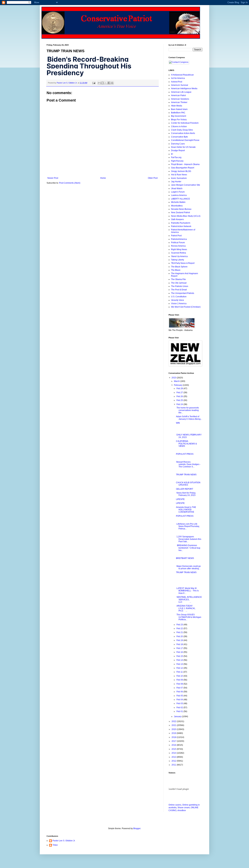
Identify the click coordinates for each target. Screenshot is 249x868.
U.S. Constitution (178, 296)
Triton (55, 845)
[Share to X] (105, 83)
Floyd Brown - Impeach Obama (185, 164)
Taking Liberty (177, 260)
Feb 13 (180, 664)
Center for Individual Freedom (185, 123)
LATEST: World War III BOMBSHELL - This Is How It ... (187, 590)
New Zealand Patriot (180, 212)
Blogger (136, 828)
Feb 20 (180, 636)
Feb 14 (180, 660)
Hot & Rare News (179, 174)
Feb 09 (180, 680)
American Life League (181, 92)
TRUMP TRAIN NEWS (186, 474)
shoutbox (181, 810)
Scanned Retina (178, 253)
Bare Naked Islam (179, 109)
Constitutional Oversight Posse (185, 140)
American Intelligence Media (184, 88)
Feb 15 (180, 656)
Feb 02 (180, 707)
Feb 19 (180, 640)
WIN (178, 423)
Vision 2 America (178, 303)
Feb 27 (180, 392)
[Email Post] (93, 83)
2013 (174, 757)
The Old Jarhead (178, 283)
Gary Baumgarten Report (182, 168)
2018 (174, 737)
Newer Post (52, 178)
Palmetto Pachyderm (180, 223)
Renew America (178, 246)
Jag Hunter (176, 181)
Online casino (175, 805)
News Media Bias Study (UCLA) (185, 216)
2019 (174, 733)
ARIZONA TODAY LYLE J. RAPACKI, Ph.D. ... (186, 608)
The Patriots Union (179, 286)
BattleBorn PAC (178, 112)
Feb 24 (180, 404)
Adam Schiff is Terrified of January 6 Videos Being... (189, 417)
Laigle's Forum (178, 192)
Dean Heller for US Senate (183, 147)
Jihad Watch (176, 188)
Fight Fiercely (177, 161)
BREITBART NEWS (185, 558)
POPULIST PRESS (184, 454)
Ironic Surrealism (179, 178)
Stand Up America (179, 256)
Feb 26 (180, 396)
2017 (174, 741)
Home (103, 178)
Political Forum (178, 242)
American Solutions (180, 99)
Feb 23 (180, 624)
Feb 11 (180, 672)
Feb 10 (180, 676)
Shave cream (184, 807)
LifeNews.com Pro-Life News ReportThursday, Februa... (188, 526)
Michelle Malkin (178, 202)
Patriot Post (176, 235)
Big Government (178, 116)
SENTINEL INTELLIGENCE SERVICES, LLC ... (189, 599)
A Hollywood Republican (182, 75)
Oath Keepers (177, 219)
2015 (174, 749)
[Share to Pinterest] (112, 83)
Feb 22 (180, 628)
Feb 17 (180, 648)
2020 (174, 729)
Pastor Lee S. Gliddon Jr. (64, 840)
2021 (174, 725)
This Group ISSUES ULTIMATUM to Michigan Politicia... (188, 617)
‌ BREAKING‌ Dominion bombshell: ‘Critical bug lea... (188, 547)
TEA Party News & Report (182, 263)
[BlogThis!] (102, 83)
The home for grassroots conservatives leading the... (187, 410)
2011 (174, 765)
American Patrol (178, 95)
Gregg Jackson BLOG (181, 171)
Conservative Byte (179, 137)
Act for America (178, 78)
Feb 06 (180, 691)
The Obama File (178, 279)
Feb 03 (180, 703)
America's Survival (179, 85)
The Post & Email (179, 289)
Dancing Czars (178, 144)
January (178, 716)
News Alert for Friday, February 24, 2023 (186, 494)
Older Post (153, 178)
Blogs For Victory (179, 119)
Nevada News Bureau (181, 209)
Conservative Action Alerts (183, 133)
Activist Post (176, 82)
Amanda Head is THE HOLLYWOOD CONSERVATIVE (186, 509)
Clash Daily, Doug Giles (182, 130)
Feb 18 (180, 644)
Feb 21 (180, 632)
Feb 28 (180, 388)
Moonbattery (177, 206)
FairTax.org (176, 157)
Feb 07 (180, 688)
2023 (174, 377)
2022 (174, 721)
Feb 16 (180, 652)
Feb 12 (180, 668)
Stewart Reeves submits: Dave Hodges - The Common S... (188, 464)
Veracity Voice (177, 300)
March (177, 381)
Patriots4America (179, 239)
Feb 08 (180, 684)
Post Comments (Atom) (69, 183)
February (178, 385)
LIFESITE (180, 499)
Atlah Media (176, 106)
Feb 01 (180, 711)
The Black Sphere (179, 267)
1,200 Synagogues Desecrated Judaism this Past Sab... (188, 539)
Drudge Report (178, 150)
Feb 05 (180, 696)
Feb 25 (180, 400)
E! (172, 154)
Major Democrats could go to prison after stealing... (188, 567)
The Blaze (175, 270)
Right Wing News (179, 249)
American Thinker (179, 102)
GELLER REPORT (184, 489)
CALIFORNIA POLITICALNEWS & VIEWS (186, 443)
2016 (174, 745)
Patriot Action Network (181, 226)
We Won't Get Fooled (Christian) (186, 307)
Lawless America (179, 195)
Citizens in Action (179, 126)
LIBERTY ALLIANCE (180, 199)
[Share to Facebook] (109, 83)
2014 (174, 753)
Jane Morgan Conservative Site (185, 185)
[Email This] (99, 83)
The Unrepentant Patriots (182, 293)
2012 (174, 761)
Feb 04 (180, 699)
